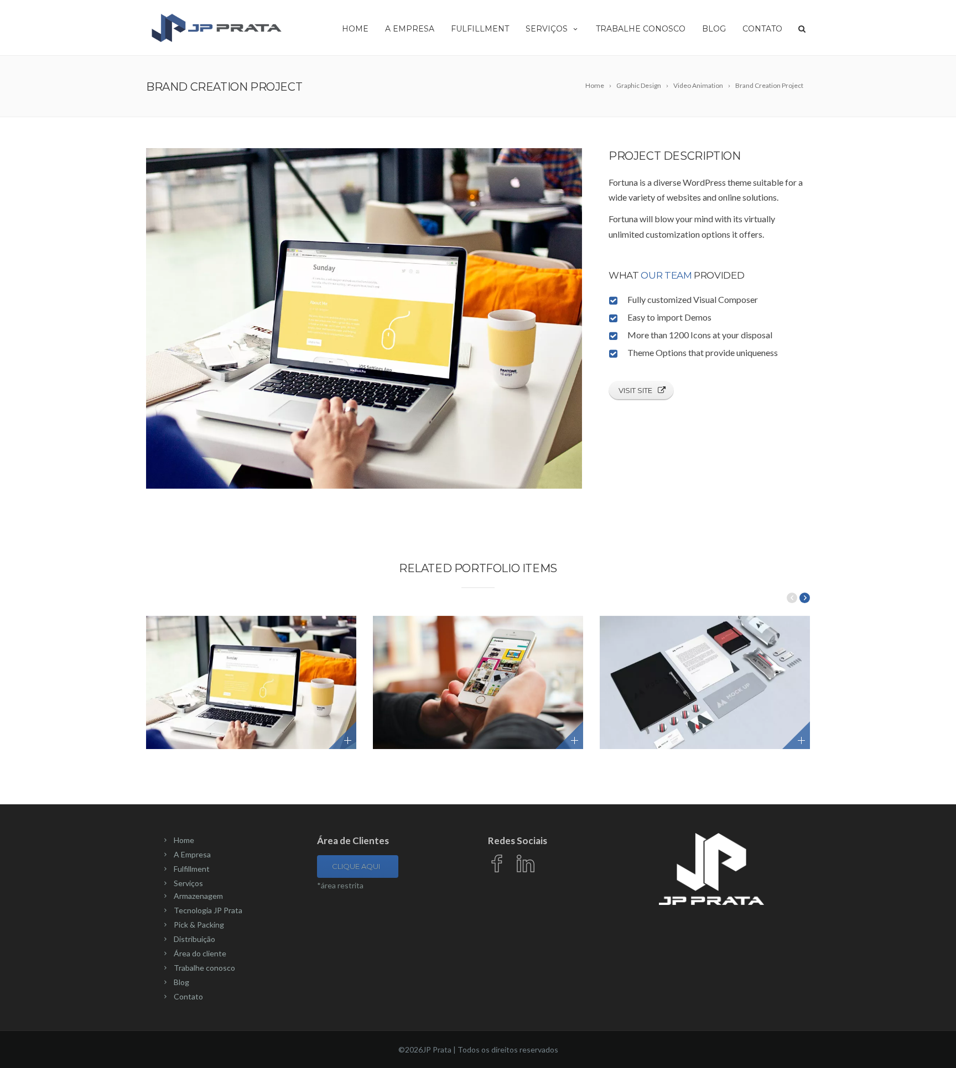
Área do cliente (200, 953)
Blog (714, 29)
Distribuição (194, 939)
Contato (762, 29)
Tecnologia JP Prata (208, 910)
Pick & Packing (199, 924)
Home (355, 29)
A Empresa (409, 29)
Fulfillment (480, 29)
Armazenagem (198, 896)
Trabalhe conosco (640, 29)
